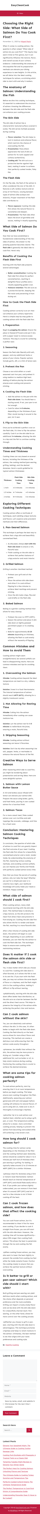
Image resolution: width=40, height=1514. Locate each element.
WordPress (13, 1511)
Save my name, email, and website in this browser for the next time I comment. (20, 1404)
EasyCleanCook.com (22, 1508)
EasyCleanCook (20, 5)
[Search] (29, 1430)
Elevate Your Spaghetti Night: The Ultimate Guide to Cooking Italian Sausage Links (17, 1448)
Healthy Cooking (12, 1345)
